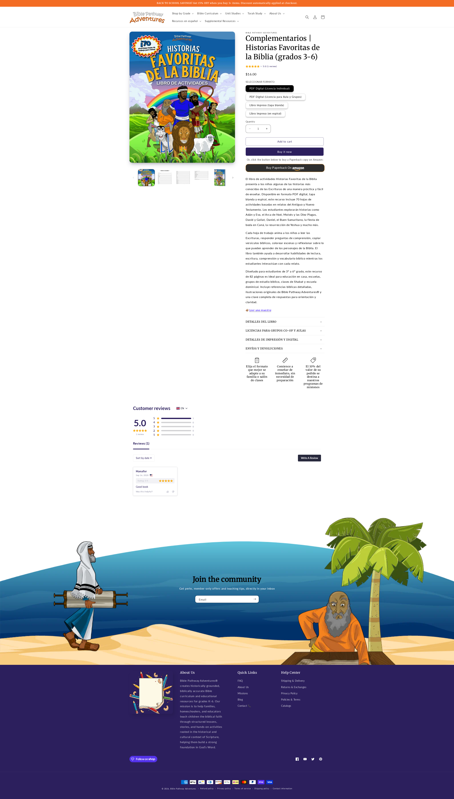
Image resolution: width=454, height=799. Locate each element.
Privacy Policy (289, 693)
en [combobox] (182, 408)
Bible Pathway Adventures (183, 788)
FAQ (240, 680)
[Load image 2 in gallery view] (164, 177)
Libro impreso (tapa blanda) (267, 105)
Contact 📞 (244, 705)
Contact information (282, 788)
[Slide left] (133, 178)
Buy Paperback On (279, 167)
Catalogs (286, 705)
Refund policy (207, 788)
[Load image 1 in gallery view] (146, 177)
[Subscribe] (255, 599)
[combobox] (143, 458)
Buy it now (284, 151)
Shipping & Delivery (292, 680)
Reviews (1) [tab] (141, 443)
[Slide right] (233, 178)
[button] (182, 13)
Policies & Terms (290, 699)
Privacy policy (224, 788)
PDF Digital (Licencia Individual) (270, 88)
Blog (240, 699)
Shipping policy (261, 788)
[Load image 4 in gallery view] (201, 177)
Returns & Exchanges (293, 687)
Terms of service (242, 788)
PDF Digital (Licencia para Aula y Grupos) (276, 96)
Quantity (250, 121)
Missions (243, 693)
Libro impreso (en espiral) (265, 113)
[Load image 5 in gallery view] (220, 177)
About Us (243, 687)
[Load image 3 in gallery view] (183, 177)
